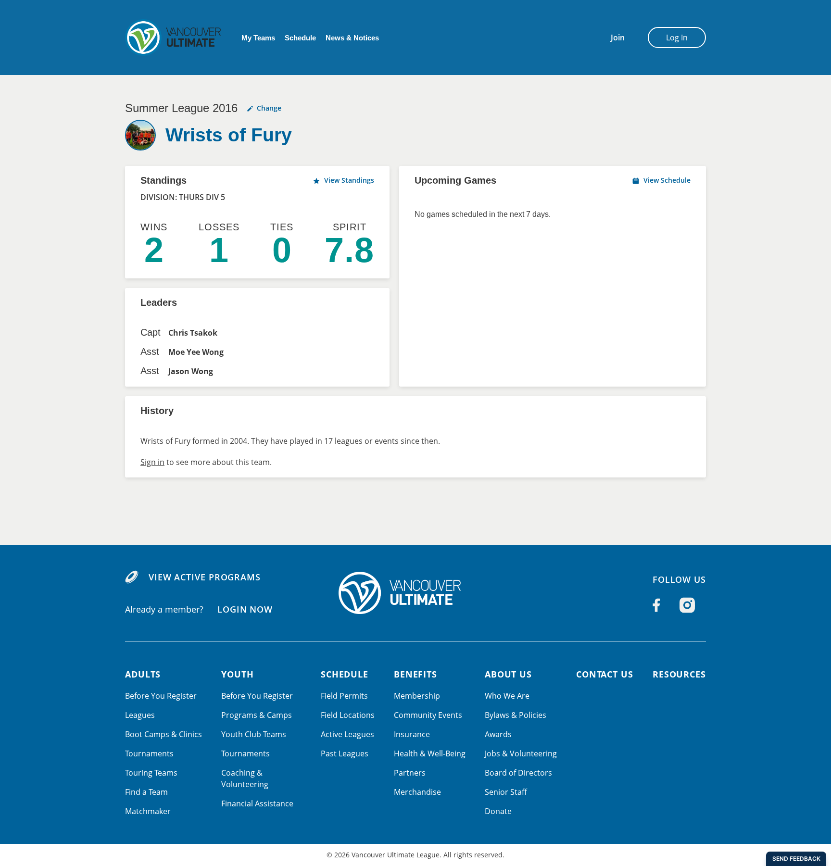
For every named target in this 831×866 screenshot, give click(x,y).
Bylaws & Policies (515, 715)
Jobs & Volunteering (521, 753)
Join (618, 37)
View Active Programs (205, 577)
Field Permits (344, 695)
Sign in (152, 462)
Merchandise (417, 792)
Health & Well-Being (430, 753)
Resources (679, 674)
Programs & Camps (256, 715)
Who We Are (507, 695)
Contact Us (604, 674)
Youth (237, 674)
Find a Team (146, 792)
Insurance (412, 734)
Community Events (428, 715)
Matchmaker (148, 811)
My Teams (258, 37)
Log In (677, 37)
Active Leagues (347, 734)
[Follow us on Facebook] (656, 605)
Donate (498, 811)
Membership (417, 695)
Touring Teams (151, 772)
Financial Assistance (257, 803)
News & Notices (352, 37)
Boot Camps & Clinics (163, 734)
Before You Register (161, 695)
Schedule (300, 37)
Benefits (415, 674)
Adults (143, 674)
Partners (410, 772)
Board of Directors (518, 772)
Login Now (245, 609)
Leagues (140, 715)
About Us (508, 674)
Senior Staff (506, 792)
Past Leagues (344, 753)
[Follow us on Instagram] (687, 605)
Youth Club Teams (253, 734)
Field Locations (348, 715)
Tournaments (149, 753)
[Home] (415, 593)
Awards (498, 734)
